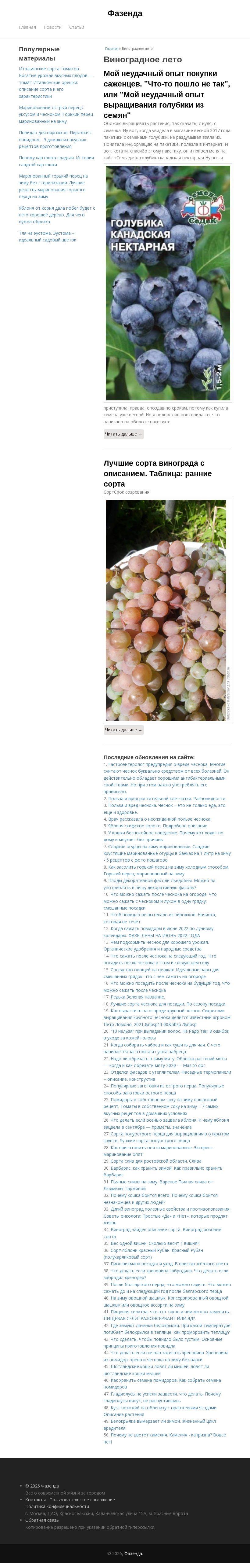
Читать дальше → (123, 434)
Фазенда (125, 13)
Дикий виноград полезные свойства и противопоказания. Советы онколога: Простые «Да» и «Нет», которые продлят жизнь (167, 1216)
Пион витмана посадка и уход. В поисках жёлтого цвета (169, 1264)
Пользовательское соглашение (82, 1499)
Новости (53, 27)
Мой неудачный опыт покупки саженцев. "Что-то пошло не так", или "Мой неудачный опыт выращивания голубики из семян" (167, 94)
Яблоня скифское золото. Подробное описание (157, 826)
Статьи (76, 27)
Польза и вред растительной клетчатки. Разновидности (166, 798)
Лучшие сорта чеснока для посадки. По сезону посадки (168, 1004)
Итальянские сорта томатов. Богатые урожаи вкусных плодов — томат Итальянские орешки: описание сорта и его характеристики (56, 82)
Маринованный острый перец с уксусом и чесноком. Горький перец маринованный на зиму (56, 114)
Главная (27, 27)
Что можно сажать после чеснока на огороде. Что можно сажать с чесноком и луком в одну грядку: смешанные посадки (160, 901)
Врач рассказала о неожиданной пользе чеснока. (159, 819)
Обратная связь (42, 1520)
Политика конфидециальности (57, 1506)
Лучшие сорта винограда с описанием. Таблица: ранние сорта (158, 473)
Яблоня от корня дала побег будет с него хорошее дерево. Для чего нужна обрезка (57, 215)
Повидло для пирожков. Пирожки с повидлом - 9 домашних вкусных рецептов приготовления (55, 139)
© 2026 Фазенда (42, 1486)
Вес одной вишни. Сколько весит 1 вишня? (155, 1243)
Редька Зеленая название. (138, 997)
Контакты (35, 1499)
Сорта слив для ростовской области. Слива (156, 1161)
